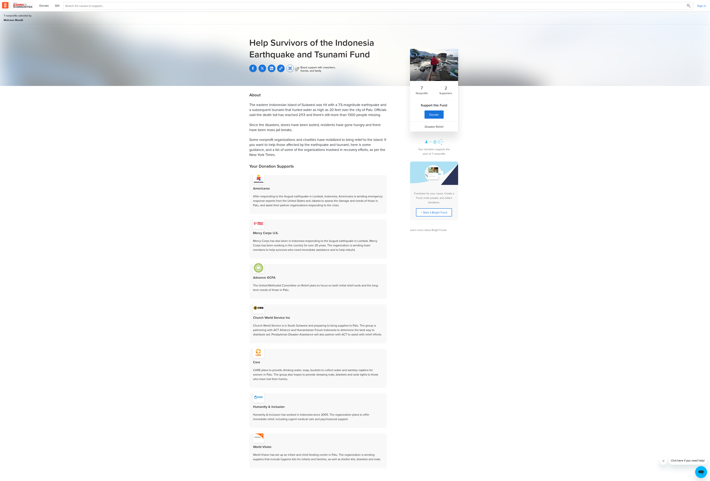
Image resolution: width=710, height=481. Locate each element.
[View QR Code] (290, 68)
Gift (57, 6)
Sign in (701, 6)
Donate (44, 6)
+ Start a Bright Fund (434, 212)
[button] (281, 68)
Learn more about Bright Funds (428, 230)
